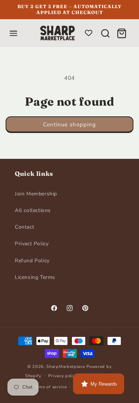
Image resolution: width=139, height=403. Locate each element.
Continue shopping (69, 124)
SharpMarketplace (65, 366)
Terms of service (49, 387)
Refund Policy (32, 260)
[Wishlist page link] (88, 33)
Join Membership (36, 193)
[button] (13, 33)
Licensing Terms (35, 277)
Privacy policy (63, 376)
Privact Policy (32, 243)
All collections (33, 210)
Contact (24, 226)
